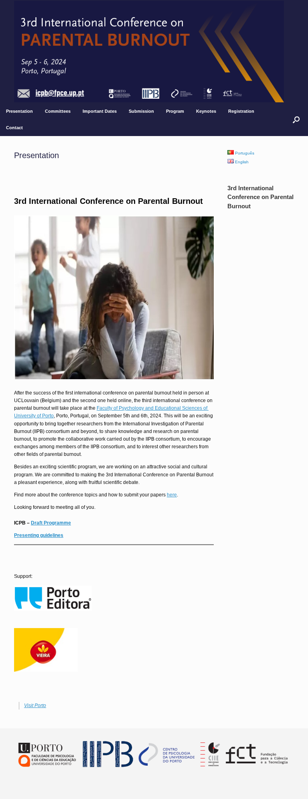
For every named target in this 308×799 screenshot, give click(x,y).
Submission (141, 111)
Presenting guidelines (38, 535)
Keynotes (206, 111)
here (172, 495)
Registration (241, 111)
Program (175, 111)
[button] (296, 119)
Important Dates (100, 111)
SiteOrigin (165, 783)
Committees (58, 111)
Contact (14, 127)
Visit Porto (35, 705)
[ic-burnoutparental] (149, 51)
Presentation (19, 111)
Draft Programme (51, 523)
